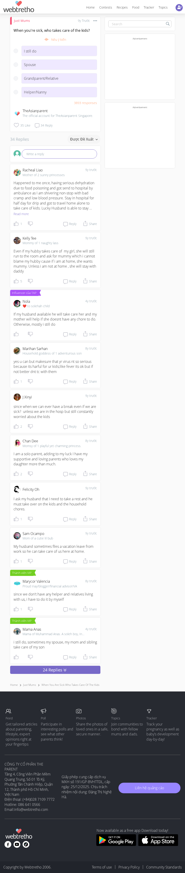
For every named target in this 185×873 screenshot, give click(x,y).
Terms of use (102, 867)
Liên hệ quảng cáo (149, 787)
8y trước (91, 348)
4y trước (91, 301)
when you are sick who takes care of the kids (70, 685)
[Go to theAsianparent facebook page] (8, 844)
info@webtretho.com (31, 809)
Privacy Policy (129, 867)
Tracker (149, 7)
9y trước (91, 170)
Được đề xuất (82, 139)
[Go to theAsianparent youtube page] (17, 844)
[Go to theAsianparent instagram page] (26, 844)
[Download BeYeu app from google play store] (116, 844)
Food (135, 7)
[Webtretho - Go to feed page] (18, 7)
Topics (163, 7)
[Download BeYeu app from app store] (158, 844)
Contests (105, 7)
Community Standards (164, 867)
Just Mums (22, 20)
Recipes (122, 7)
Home (90, 7)
